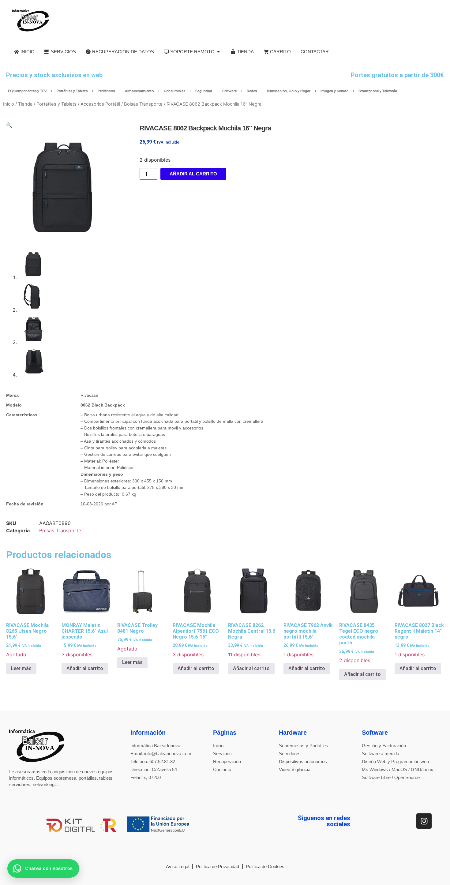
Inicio (8, 104)
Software (229, 91)
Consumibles (174, 91)
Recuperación (227, 761)
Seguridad (203, 91)
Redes (252, 91)
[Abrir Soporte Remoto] (218, 51)
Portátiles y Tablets (72, 91)
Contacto (222, 769)
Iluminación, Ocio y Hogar (288, 91)
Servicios (222, 753)
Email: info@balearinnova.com (160, 753)
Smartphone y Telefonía (377, 91)
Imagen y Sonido (334, 91)
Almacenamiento (139, 91)
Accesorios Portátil (100, 104)
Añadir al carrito (193, 173)
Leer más (21, 668)
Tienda (25, 104)
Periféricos (106, 91)
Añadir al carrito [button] (84, 668)
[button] (9, 125)
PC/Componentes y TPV (27, 91)
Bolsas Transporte (143, 104)
